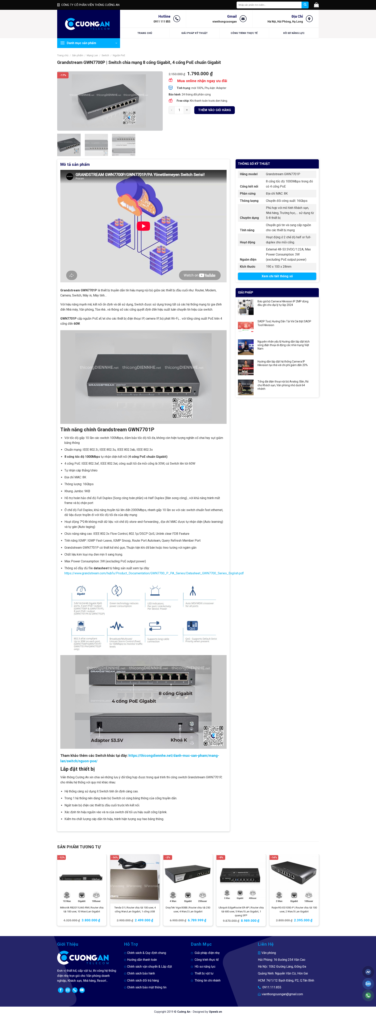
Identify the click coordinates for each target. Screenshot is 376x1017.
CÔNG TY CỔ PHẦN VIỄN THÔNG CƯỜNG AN (90, 5)
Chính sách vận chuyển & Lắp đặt (149, 966)
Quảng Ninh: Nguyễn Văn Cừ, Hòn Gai (283, 973)
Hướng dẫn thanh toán (142, 960)
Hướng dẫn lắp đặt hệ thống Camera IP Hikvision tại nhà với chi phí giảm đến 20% (283, 363)
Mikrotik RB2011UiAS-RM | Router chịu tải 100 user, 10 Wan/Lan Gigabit (82, 909)
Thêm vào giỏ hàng (214, 110)
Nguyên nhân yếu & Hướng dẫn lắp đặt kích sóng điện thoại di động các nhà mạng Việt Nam (284, 345)
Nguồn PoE (119, 55)
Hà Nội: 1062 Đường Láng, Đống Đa (282, 966)
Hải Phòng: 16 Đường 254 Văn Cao (281, 960)
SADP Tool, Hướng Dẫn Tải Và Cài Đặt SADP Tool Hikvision (284, 323)
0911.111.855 (271, 987)
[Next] (155, 101)
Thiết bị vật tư (204, 973)
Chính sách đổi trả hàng (143, 980)
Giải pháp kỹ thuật (194, 33)
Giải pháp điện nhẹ (207, 953)
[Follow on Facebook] (60, 990)
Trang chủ (144, 33)
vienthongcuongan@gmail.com (282, 994)
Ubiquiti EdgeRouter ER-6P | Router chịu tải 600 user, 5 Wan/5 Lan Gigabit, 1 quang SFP (241, 911)
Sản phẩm (77, 55)
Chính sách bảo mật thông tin (146, 987)
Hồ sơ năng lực (294, 33)
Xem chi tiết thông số (277, 276)
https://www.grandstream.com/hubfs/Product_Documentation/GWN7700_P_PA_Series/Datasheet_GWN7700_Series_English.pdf (154, 573)
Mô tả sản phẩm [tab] (75, 164)
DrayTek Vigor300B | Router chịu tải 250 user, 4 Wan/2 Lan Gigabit (188, 909)
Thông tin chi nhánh (208, 980)
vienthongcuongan (224, 21)
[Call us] (75, 990)
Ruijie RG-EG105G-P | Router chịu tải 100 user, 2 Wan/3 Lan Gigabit (294, 909)
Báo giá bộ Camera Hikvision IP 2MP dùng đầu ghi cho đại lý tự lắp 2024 (283, 303)
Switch (105, 55)
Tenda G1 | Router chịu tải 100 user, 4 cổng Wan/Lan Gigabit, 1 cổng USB (135, 909)
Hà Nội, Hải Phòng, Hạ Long (285, 21)
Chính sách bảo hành (141, 973)
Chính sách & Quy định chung (146, 953)
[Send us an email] (67, 990)
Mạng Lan (92, 55)
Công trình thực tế (244, 33)
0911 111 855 (162, 21)
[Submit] (305, 5)
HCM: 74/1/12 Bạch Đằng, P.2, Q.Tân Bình (286, 980)
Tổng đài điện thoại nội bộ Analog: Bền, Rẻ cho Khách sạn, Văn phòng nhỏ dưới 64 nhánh (283, 385)
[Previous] (64, 101)
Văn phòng (268, 953)
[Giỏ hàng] (316, 5)
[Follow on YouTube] (82, 990)
